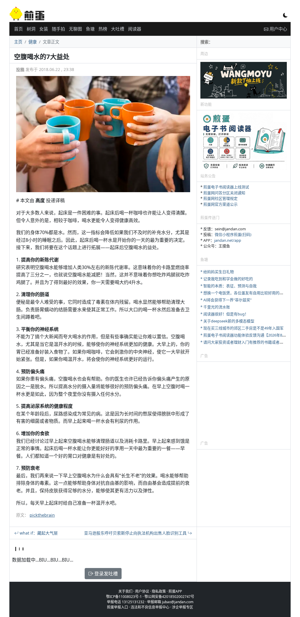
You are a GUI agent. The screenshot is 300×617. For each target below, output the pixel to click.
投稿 (20, 69)
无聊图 (75, 29)
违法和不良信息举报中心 (150, 607)
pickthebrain (42, 515)
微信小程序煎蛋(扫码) (233, 234)
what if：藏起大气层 (38, 533)
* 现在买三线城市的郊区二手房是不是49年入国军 (242, 328)
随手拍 (58, 29)
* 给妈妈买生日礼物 (217, 271)
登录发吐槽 (105, 573)
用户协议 (142, 591)
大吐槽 (117, 29)
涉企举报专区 (182, 607)
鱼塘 (90, 29)
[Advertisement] (243, 400)
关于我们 (125, 591)
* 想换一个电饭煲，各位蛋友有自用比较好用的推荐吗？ (247, 292)
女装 (43, 29)
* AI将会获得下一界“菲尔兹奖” (226, 299)
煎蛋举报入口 (117, 607)
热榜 (102, 29)
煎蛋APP (175, 591)
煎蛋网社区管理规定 (220, 198)
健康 (32, 42)
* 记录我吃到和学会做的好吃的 (226, 278)
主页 (18, 42)
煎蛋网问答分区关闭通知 (224, 192)
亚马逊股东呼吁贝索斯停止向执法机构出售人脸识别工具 (136, 533)
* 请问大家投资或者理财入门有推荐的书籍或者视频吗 (245, 342)
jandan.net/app (227, 240)
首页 (18, 29)
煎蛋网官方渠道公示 (220, 204)
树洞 (31, 29)
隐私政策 (159, 591)
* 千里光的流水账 (215, 307)
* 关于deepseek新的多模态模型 (227, 321)
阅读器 (134, 29)
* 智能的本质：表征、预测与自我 (228, 285)
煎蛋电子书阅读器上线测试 (226, 187)
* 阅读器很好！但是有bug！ (224, 314)
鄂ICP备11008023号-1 (124, 596)
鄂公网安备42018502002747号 (169, 596)
